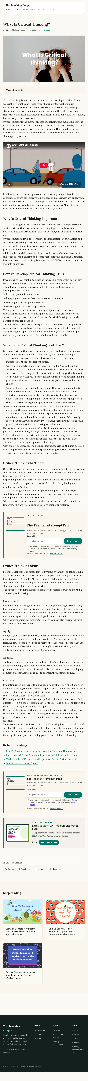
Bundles (38, 1034)
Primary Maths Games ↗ (78, 1050)
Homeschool (28, 10)
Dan (7, 30)
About (53, 10)
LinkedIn (40, 869)
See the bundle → (49, 842)
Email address (32, 536)
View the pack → (56, 553)
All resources (40, 1030)
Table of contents (14, 90)
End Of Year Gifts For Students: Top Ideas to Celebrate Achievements (42, 755)
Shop (16, 10)
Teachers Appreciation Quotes (22, 763)
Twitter (9, 869)
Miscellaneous (44, 30)
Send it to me (73, 541)
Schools (75, 1038)
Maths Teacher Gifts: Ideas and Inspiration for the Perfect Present (41, 759)
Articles (42, 10)
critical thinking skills (37, 201)
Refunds (76, 1034)
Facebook (24, 869)
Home (8, 10)
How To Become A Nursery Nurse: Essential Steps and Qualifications (42, 751)
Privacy (75, 1042)
